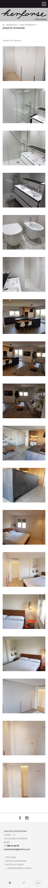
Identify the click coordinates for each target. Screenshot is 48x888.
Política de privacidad (15, 861)
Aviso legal (10, 857)
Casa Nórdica (26, 24)
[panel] (10, 883)
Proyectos (11, 24)
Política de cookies (14, 864)
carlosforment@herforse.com (17, 849)
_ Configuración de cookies (18, 868)
